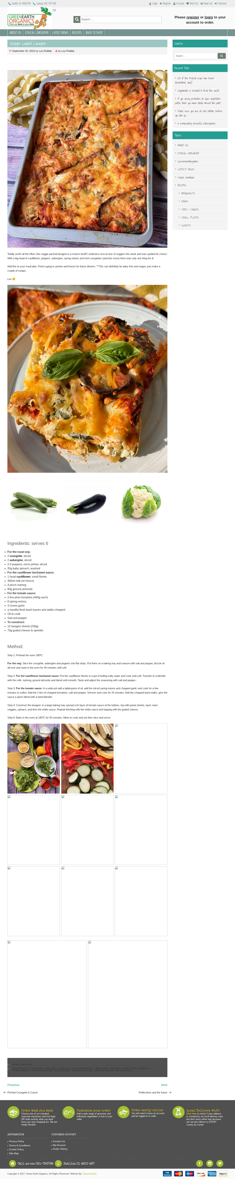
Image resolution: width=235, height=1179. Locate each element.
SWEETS (186, 225)
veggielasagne (82, 1070)
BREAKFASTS (188, 193)
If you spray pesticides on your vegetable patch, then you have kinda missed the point (198, 100)
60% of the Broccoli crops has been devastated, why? (194, 80)
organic (116, 1068)
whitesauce (124, 1070)
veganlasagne (43, 1070)
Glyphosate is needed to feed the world (198, 90)
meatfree (102, 1068)
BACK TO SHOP (94, 32)
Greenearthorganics (188, 161)
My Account (59, 1145)
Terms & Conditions (19, 1145)
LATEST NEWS (60, 32)
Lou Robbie (45, 50)
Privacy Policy (16, 1141)
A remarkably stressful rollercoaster (197, 123)
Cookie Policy (16, 1149)
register (192, 17)
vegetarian (62, 1070)
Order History (60, 1148)
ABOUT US (15, 32)
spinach (144, 1068)
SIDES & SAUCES (190, 209)
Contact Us (59, 1141)
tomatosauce (21, 1070)
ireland (50, 1068)
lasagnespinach (82, 1068)
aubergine (16, 560)
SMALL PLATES (190, 217)
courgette (16, 556)
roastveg (130, 1068)
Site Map (14, 1153)
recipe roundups (186, 177)
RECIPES (77, 32)
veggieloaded (104, 1070)
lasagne (64, 1068)
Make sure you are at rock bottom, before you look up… (198, 113)
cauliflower (24, 576)
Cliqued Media (89, 1173)
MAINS (16, 1064)
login (209, 17)
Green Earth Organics (28, 1068)
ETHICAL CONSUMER (37, 32)
